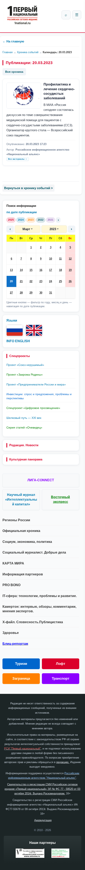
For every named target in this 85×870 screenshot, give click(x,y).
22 (31, 281)
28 (21, 292)
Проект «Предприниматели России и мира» (36, 384)
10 (50, 258)
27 (11, 292)
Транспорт (60, 678)
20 (11, 281)
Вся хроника (14, 71)
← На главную (13, 41)
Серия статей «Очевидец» (24, 427)
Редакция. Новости (23, 445)
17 (50, 270)
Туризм (21, 664)
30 (40, 292)
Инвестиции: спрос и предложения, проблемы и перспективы (39, 396)
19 (70, 270)
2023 (31, 219)
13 (11, 270)
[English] (34, 330)
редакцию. (62, 762)
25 (60, 281)
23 (40, 281)
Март (26, 229)
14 (21, 270)
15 (31, 270)
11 (60, 258)
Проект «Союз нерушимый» (25, 365)
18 (60, 270)
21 (21, 281)
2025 (11, 219)
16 (40, 270)
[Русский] (14, 330)
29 (31, 292)
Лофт (60, 664)
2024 (21, 219)
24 (50, 281)
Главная (7, 52)
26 (70, 281)
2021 (50, 219)
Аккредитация (43, 820)
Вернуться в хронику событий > (28, 188)
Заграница (21, 678)
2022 (41, 219)
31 (50, 292)
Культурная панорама (25, 459)
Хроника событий (27, 52)
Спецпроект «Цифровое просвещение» (33, 408)
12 (70, 258)
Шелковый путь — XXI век (23, 417)
